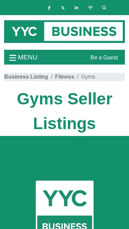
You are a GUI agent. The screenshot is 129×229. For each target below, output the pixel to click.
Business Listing (26, 77)
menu (26, 57)
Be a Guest (104, 57)
